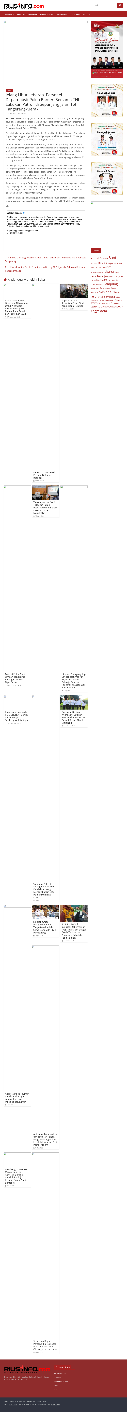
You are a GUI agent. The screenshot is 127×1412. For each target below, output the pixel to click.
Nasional (32, 14)
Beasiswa (94, 264)
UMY (120, 306)
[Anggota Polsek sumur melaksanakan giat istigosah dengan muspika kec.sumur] (17, 906)
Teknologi (75, 14)
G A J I (93, 267)
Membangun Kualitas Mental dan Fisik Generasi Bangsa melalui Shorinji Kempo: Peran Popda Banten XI (16, 1176)
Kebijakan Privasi (61, 1381)
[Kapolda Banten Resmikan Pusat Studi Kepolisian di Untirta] (74, 285)
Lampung (111, 284)
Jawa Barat (97, 276)
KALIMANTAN (102, 280)
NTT (96, 297)
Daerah (8, 14)
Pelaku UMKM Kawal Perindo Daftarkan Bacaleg (44, 475)
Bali (97, 258)
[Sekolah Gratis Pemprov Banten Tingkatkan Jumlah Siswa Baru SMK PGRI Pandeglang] (45, 906)
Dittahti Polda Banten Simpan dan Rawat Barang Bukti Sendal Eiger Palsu (16, 678)
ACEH (93, 258)
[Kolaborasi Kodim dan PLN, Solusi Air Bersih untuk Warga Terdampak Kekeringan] (17, 696)
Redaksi (23, 113)
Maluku (113, 288)
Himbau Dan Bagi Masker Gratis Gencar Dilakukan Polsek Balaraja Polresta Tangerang (45, 259)
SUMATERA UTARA (107, 306)
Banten (9, 90)
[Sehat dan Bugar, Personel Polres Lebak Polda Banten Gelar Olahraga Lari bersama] (45, 1154)
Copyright (58, 1377)
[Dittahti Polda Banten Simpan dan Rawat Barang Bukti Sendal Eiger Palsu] (17, 487)
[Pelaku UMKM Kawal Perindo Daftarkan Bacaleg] (45, 285)
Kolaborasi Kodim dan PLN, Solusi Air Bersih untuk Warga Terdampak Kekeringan (17, 716)
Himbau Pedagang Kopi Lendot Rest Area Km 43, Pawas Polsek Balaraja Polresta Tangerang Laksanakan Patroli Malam (74, 681)
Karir (56, 1385)
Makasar (107, 288)
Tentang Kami (60, 1373)
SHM (120, 300)
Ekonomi (21, 14)
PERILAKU (102, 300)
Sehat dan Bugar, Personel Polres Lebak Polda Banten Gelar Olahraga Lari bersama (45, 1345)
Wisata (86, 14)
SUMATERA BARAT (103, 303)
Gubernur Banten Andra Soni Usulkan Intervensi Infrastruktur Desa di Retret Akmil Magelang (74, 717)
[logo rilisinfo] (27, 1366)
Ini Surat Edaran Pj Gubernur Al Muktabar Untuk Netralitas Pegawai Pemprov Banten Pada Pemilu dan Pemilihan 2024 (16, 307)
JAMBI (116, 272)
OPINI (100, 297)
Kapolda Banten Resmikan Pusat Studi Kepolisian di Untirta (73, 303)
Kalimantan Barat (114, 280)
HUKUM (98, 267)
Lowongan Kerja (97, 288)
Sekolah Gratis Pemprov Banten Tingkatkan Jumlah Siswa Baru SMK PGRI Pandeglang (44, 927)
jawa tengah (111, 276)
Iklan (104, 267)
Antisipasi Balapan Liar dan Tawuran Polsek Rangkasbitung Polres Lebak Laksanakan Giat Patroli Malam (45, 1139)
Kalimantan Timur (97, 285)
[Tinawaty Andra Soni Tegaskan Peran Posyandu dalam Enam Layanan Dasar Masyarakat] (45, 487)
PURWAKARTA (109, 300)
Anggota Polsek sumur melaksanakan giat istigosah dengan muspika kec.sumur (17, 1097)
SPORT (93, 303)
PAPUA (117, 297)
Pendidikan (62, 14)
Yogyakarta (99, 311)
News (116, 292)
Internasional (47, 14)
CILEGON (119, 264)
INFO (108, 267)
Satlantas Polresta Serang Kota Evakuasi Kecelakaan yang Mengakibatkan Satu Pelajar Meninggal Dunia (44, 890)
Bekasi (103, 263)
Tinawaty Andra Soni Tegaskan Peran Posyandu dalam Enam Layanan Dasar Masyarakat (45, 507)
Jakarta (109, 271)
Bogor (110, 264)
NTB (92, 297)
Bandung (104, 258)
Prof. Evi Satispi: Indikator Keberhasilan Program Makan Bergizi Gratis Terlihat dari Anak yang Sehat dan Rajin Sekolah (74, 931)
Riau (117, 300)
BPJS (114, 264)
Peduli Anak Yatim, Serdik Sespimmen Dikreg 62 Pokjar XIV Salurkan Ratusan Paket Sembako (45, 269)
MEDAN (94, 292)
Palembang (108, 296)
